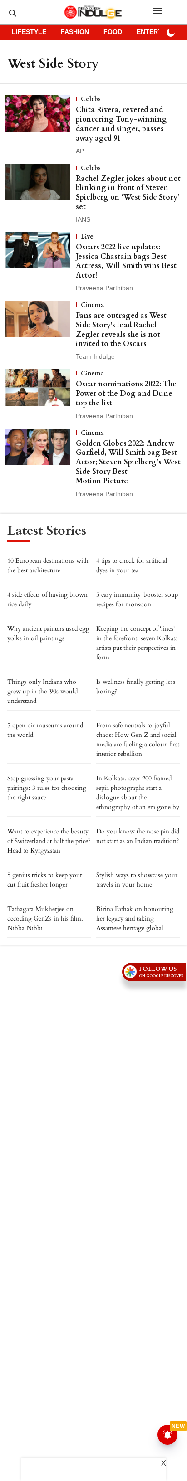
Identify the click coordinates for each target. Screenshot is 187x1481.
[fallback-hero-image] (40, 125)
